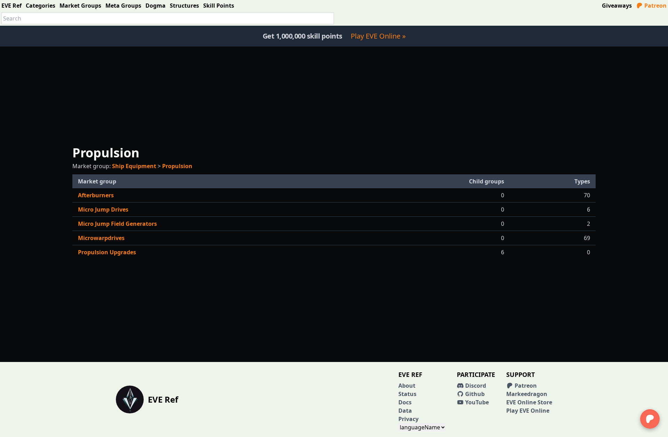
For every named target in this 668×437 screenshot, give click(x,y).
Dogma (155, 5)
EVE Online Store (529, 402)
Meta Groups (123, 5)
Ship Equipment (134, 166)
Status (407, 394)
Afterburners (96, 195)
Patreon (655, 5)
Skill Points (218, 5)
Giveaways (617, 5)
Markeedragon (526, 394)
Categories (40, 5)
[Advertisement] (334, 95)
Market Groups (80, 5)
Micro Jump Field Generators (117, 224)
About (406, 385)
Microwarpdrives (101, 238)
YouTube (476, 402)
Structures (184, 5)
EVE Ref (11, 5)
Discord (475, 385)
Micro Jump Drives (103, 209)
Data (405, 410)
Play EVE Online (527, 410)
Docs (405, 402)
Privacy (408, 419)
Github (474, 394)
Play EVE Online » (378, 36)
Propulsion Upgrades (107, 252)
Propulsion (177, 166)
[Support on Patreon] (650, 419)
